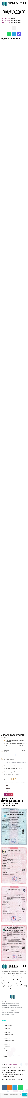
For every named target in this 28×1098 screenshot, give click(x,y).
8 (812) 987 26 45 (5, 20)
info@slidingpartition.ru (11, 1064)
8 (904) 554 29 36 (5, 22)
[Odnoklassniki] (9, 1087)
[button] (14, 28)
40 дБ (8, 768)
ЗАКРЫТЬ (25, 1094)
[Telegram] (14, 34)
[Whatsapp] (9, 34)
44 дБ (15, 768)
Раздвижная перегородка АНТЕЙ (15, 741)
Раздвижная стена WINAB (14, 746)
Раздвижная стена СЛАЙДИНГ (16, 743)
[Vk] (4, 1087)
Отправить (9, 794)
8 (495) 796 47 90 (5, 18)
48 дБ (22, 768)
